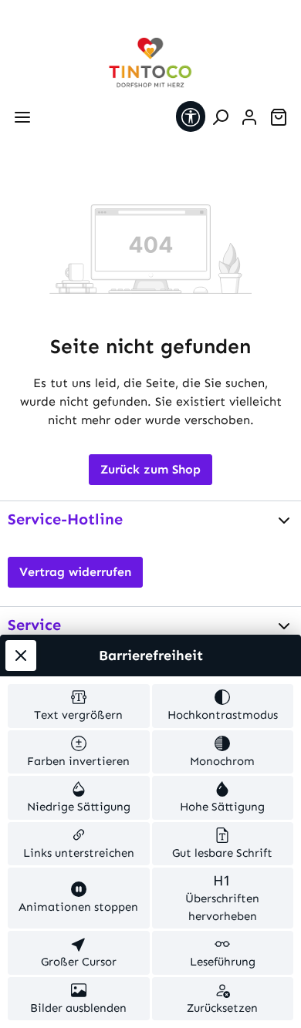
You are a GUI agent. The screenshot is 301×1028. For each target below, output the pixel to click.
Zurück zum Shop (150, 469)
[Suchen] (220, 117)
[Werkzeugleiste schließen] (20, 655)
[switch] (79, 706)
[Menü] (22, 117)
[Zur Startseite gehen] (150, 63)
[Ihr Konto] (249, 117)
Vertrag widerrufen (75, 572)
